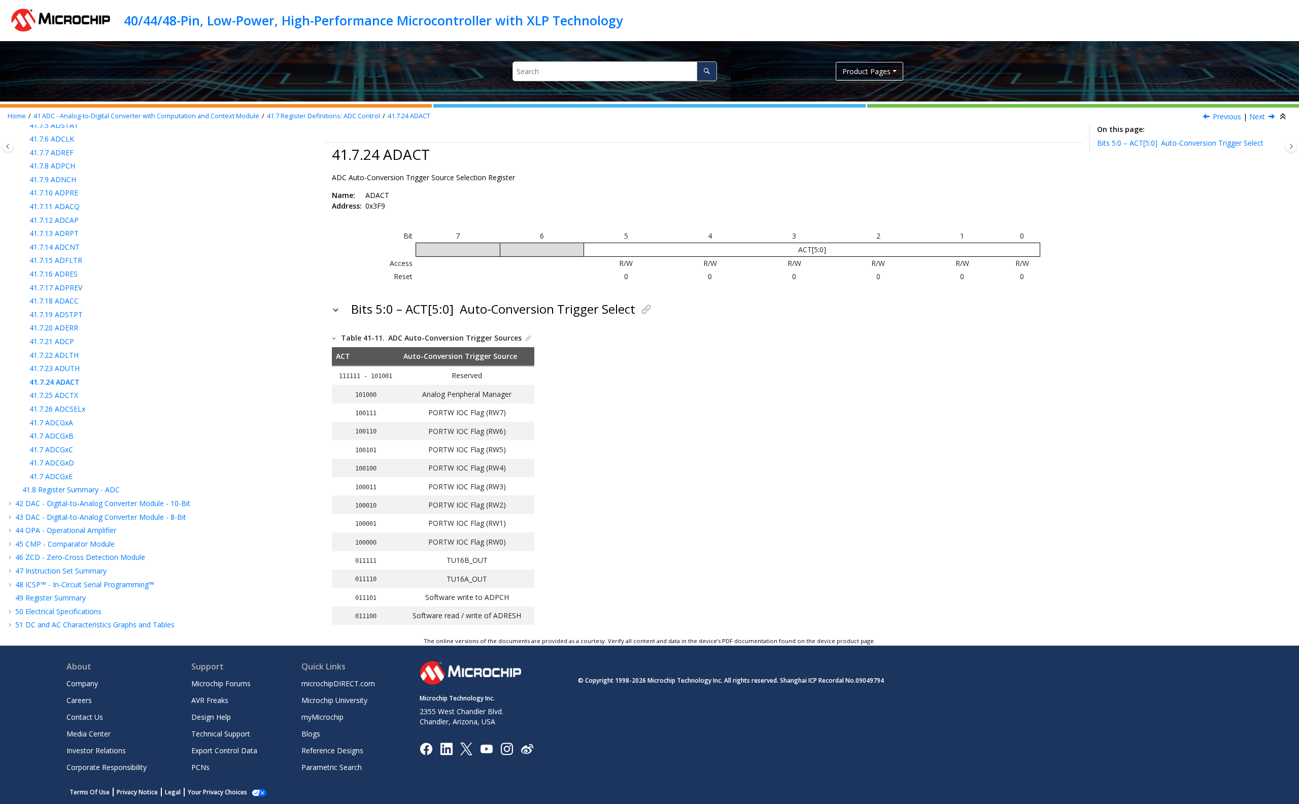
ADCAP (54, 220)
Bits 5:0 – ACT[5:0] (1180, 143)
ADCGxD (51, 462)
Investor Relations (96, 750)
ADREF (51, 152)
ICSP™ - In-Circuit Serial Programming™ (84, 584)
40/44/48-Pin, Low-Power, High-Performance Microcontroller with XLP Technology (373, 20)
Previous (1227, 116)
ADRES (53, 274)
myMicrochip (322, 717)
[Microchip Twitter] (466, 748)
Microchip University (334, 700)
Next (1257, 116)
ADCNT (54, 247)
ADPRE (53, 192)
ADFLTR (55, 260)
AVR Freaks (209, 700)
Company (82, 683)
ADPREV (55, 287)
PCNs (200, 767)
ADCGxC (51, 449)
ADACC (54, 301)
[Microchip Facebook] (426, 748)
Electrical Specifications (58, 611)
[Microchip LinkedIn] (446, 748)
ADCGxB (51, 436)
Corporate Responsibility (106, 767)
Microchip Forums (221, 683)
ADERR (53, 327)
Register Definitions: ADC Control (323, 116)
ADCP (51, 341)
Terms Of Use (90, 792)
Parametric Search (331, 767)
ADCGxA (51, 422)
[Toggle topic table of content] (1291, 146)
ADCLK (51, 139)
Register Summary (50, 597)
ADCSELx (57, 409)
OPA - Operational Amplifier (65, 530)
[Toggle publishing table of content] (8, 146)
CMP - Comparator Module (65, 544)
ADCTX (53, 395)
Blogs (310, 734)
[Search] (706, 71)
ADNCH (52, 179)
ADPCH (52, 166)
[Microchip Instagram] (506, 748)
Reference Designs (332, 750)
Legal (173, 792)
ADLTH (54, 355)
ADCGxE (51, 476)
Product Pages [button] (866, 71)
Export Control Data (224, 750)
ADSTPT (56, 314)
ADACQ (54, 206)
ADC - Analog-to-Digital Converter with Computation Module (146, 116)
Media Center (88, 734)
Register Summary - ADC (71, 489)
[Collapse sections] (1283, 116)
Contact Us (84, 717)
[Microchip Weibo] (527, 748)
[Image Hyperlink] (486, 748)
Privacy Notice (137, 792)
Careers (79, 700)
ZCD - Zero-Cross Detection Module (80, 557)
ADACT (409, 116)
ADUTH (54, 368)
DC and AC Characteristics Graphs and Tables (95, 624)
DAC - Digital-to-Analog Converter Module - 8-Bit (100, 517)
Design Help (211, 717)
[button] (25, 139)
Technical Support (220, 734)
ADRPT (54, 233)
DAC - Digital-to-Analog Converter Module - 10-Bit (102, 503)
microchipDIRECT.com (338, 683)
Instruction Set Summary (61, 571)
